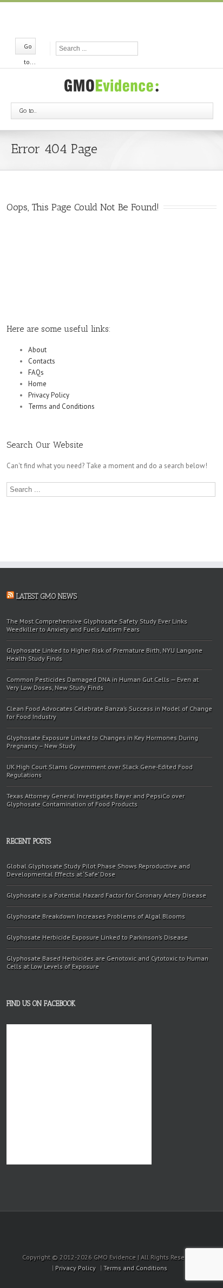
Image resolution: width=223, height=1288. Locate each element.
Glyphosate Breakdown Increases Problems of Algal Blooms (95, 916)
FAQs (36, 372)
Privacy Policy (48, 395)
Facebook (92, 19)
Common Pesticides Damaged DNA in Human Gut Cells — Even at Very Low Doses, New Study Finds (102, 683)
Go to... (28, 110)
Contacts (41, 361)
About (37, 349)
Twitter (110, 19)
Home (37, 383)
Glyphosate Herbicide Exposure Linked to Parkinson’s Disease (97, 937)
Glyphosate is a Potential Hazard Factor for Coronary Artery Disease (106, 895)
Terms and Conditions (61, 406)
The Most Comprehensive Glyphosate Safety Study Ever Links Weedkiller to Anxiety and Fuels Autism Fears (96, 625)
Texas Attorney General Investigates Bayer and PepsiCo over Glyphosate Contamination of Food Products (95, 800)
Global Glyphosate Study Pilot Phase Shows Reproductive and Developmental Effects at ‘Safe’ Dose (98, 870)
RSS (130, 18)
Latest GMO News (46, 596)
